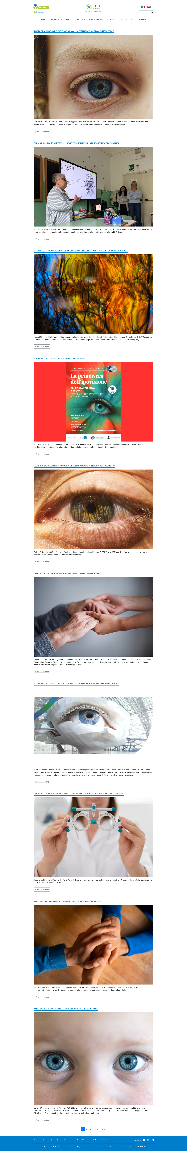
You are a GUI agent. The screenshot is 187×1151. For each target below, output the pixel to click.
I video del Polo (126, 19)
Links (71, 1140)
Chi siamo (55, 19)
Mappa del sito (48, 1140)
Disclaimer (105, 1140)
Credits (95, 1140)
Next (103, 1129)
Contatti (142, 19)
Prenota (67, 19)
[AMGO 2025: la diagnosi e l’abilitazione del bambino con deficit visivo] (93, 1059)
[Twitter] (153, 1140)
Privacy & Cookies (82, 1140)
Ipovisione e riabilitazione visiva (90, 19)
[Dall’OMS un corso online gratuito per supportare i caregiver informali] (93, 617)
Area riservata (61, 1140)
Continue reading (42, 131)
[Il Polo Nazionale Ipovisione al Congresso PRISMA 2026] (93, 402)
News (112, 19)
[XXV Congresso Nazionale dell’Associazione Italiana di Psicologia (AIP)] (93, 944)
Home (43, 19)
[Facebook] (148, 1140)
